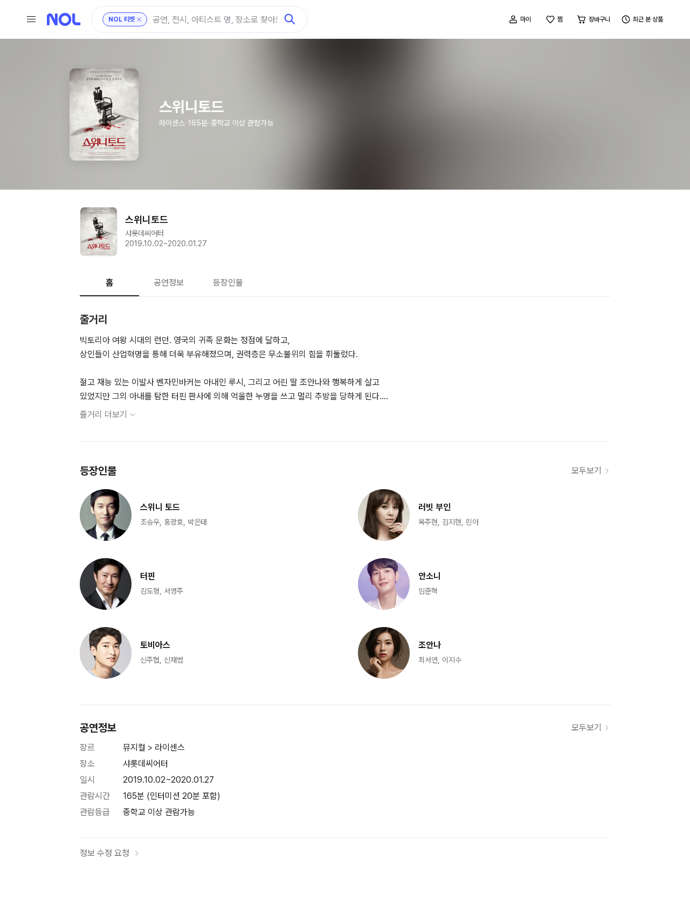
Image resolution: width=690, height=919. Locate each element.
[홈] (63, 19)
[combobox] (215, 20)
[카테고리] (31, 19)
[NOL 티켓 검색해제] (139, 19)
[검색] (290, 19)
